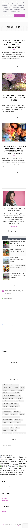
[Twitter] (12, 66)
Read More (14, 226)
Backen (16, 387)
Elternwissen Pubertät (8, 398)
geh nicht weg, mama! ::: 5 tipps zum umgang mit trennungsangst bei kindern (17, 243)
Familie (5, 400)
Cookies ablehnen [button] (7, 15)
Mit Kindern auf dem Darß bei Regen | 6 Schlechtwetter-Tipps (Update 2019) (17, 275)
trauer (17, 427)
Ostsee (18, 422)
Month (16, 239)
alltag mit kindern (7, 387)
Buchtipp (20, 390)
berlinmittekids (9, 143)
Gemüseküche (14, 403)
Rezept (16, 425)
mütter (4, 422)
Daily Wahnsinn (6, 392)
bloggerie (9, 37)
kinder (4, 408)
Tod (12, 427)
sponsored (5, 427)
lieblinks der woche (7, 417)
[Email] (17, 66)
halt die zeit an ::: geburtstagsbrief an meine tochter (16, 259)
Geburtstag (5, 403)
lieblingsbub (14, 414)
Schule (22, 425)
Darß (19, 395)
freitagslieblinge (19, 400)
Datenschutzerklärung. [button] (14, 11)
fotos (11, 400)
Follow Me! (15, 464)
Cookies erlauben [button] (19, 15)
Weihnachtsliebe (7, 433)
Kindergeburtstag (7, 411)
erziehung (19, 398)
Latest (17, 237)
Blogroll (4, 511)
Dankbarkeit (16, 392)
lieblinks (22, 414)
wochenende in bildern (19, 433)
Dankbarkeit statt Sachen (9, 395)
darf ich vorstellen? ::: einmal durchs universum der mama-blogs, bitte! (14, 43)
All (20, 239)
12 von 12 (5, 384)
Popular (5, 237)
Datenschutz (5, 498)
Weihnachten (13, 430)
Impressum (5, 500)
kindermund (17, 411)
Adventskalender (14, 384)
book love (13, 390)
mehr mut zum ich (7, 419)
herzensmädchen (14, 406)
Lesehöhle (5, 414)
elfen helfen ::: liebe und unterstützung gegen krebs (14, 97)
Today (8, 239)
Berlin (22, 387)
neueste (11, 422)
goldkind (5, 406)
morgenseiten (18, 419)
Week (12, 239)
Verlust (4, 430)
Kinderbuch (12, 408)
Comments (11, 237)
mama (17, 417)
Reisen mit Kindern (7, 425)
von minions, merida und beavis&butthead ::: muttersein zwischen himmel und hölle (14, 149)
